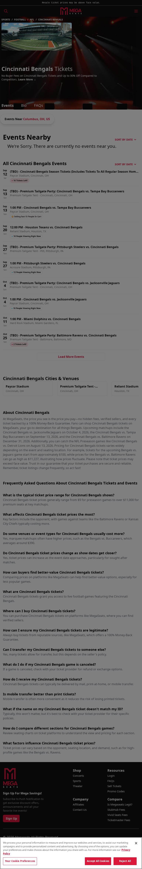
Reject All (125, 861)
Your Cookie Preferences (20, 861)
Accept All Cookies (98, 861)
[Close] (136, 843)
